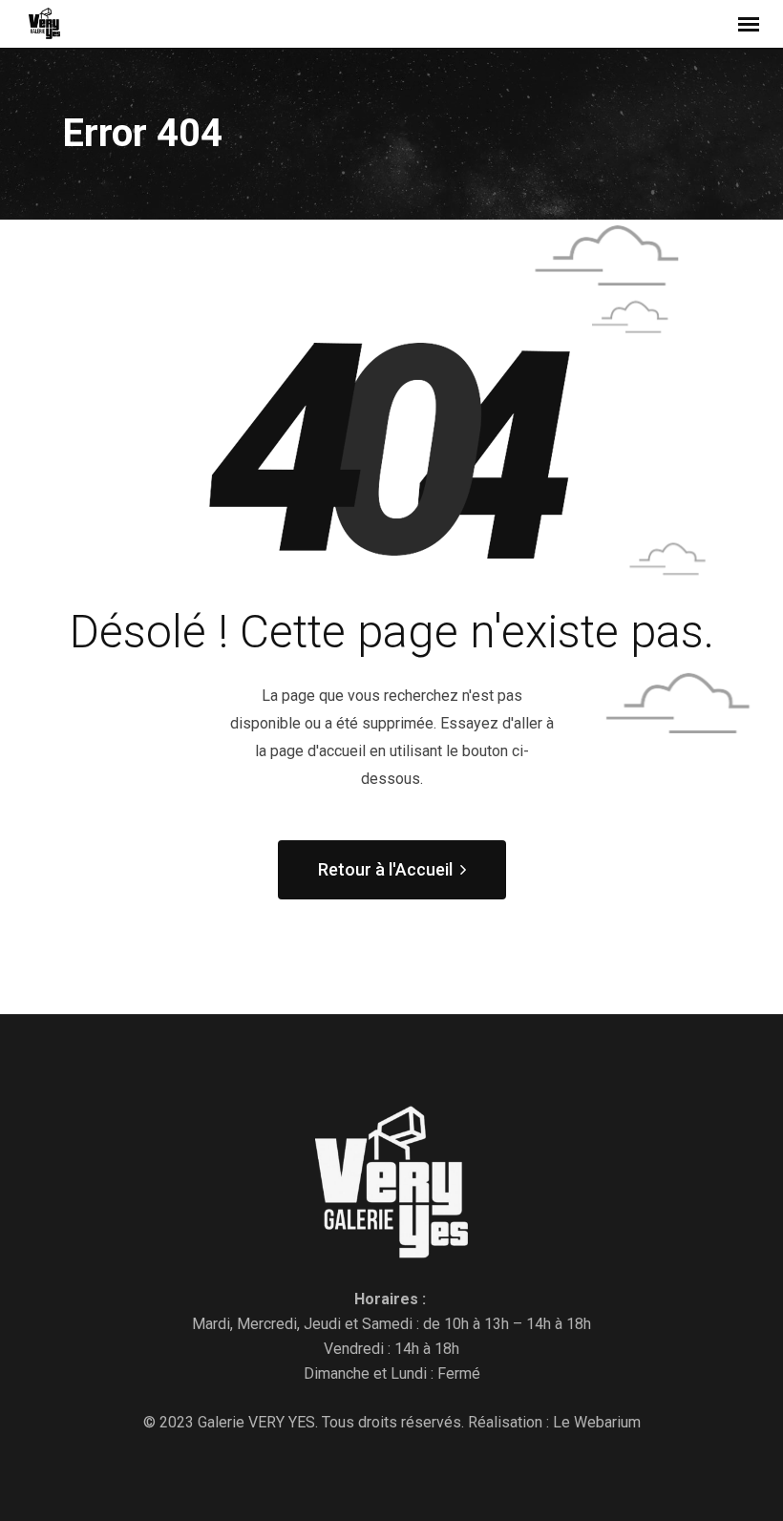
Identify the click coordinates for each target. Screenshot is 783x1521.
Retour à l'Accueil (385, 869)
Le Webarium (597, 1422)
